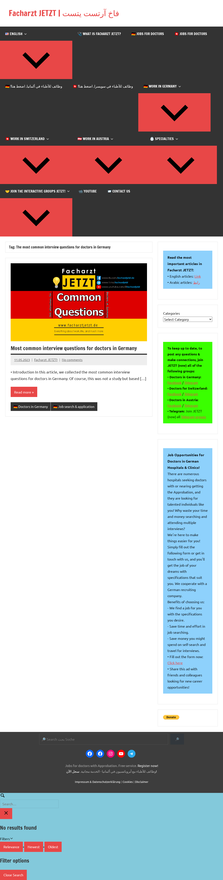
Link (197, 276)
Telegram (191, 382)
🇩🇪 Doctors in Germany (31, 406)
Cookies (128, 782)
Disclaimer (141, 782)
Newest (34, 847)
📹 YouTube (87, 191)
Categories (171, 313)
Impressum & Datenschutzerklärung (97, 782)
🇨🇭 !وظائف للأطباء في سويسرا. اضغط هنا (103, 86)
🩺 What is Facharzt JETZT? (99, 33)
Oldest (53, 847)
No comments (72, 360)
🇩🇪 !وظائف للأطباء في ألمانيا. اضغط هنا (33, 86)
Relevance (11, 847)
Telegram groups (193, 417)
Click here (175, 662)
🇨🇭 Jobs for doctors (190, 33)
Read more (22, 392)
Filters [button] (11, 839)
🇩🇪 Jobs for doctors (147, 33)
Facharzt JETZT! (45, 360)
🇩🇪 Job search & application (74, 406)
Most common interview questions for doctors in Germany (74, 348)
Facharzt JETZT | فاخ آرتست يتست (64, 13)
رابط (196, 282)
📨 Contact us (118, 191)
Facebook (174, 382)
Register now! (148, 765)
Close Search (13, 875)
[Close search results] (6, 813)
